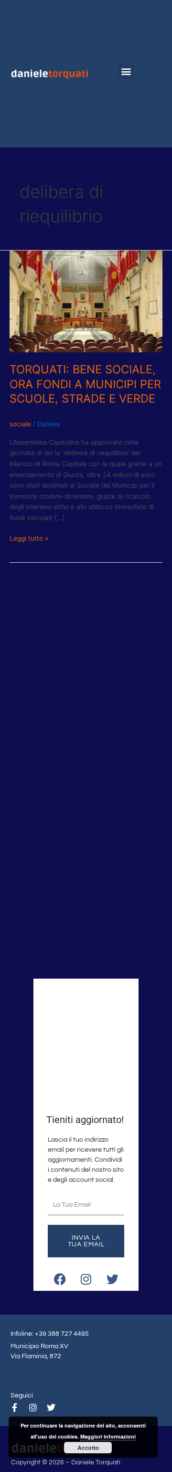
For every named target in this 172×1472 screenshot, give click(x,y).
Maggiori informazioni (108, 1436)
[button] (126, 71)
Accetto (88, 1447)
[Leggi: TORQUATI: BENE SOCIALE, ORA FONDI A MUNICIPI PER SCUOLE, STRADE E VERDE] (86, 301)
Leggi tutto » (29, 537)
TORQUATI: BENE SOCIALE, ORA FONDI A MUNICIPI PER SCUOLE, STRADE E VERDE (85, 384)
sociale (20, 424)
